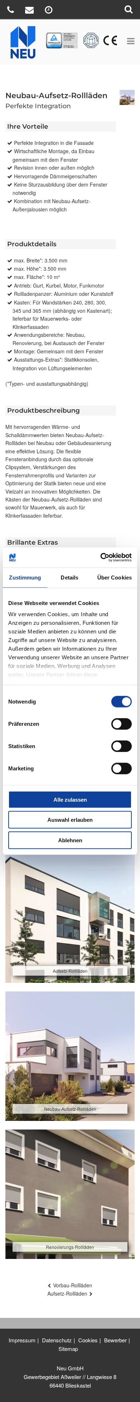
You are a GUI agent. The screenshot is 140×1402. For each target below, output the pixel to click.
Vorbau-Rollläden (72, 1285)
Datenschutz (57, 1340)
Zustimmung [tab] (25, 577)
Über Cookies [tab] (114, 577)
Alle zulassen (70, 799)
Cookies (88, 1340)
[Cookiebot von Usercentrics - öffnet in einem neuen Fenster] (101, 557)
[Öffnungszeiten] (49, 11)
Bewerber (115, 1340)
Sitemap (68, 1348)
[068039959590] (11, 11)
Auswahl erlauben (70, 820)
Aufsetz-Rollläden (67, 1293)
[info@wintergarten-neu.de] (30, 11)
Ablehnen (70, 840)
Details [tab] (69, 577)
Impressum (22, 1340)
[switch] (121, 723)
